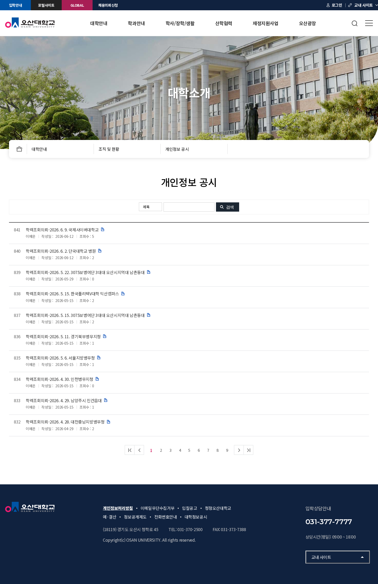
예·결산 (109, 517)
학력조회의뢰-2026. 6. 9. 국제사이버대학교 (62, 230)
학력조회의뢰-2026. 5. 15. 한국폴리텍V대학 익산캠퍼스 (72, 293)
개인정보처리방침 (118, 508)
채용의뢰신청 (108, 5)
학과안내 (136, 23)
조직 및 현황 (108, 149)
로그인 (337, 5)
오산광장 (307, 23)
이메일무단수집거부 (157, 508)
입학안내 (15, 5)
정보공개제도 (135, 517)
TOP (358, 186)
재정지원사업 (265, 23)
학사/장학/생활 (180, 23)
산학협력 (223, 23)
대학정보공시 (196, 517)
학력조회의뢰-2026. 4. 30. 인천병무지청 (59, 379)
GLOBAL (77, 5)
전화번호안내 (165, 517)
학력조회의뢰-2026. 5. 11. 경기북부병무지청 (63, 336)
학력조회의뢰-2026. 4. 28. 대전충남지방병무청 (65, 422)
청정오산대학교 (218, 508)
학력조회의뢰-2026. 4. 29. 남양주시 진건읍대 (64, 400)
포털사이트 (46, 5)
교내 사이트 (363, 5)
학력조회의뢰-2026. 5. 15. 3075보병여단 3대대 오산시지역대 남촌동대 (85, 315)
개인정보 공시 (177, 149)
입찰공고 (189, 508)
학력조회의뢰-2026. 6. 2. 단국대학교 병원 (61, 251)
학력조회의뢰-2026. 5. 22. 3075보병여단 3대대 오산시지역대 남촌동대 (85, 272)
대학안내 (98, 23)
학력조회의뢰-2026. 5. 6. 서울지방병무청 (60, 358)
